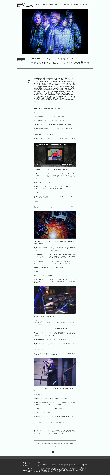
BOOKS (82, 4)
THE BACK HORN (48, 469)
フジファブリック (57, 468)
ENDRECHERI (82, 469)
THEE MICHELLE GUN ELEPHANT (38, 471)
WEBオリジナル (48, 464)
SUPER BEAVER (41, 468)
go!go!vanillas (84, 467)
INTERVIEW (58, 4)
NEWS (51, 4)
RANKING (44, 4)
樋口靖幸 (38, 72)
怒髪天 (67, 464)
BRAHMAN (65, 469)
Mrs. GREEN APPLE (49, 468)
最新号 (53, 464)
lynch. (77, 469)
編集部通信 (63, 464)
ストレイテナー (72, 469)
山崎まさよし (50, 470)
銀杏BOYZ (65, 467)
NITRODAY (80, 465)
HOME (38, 4)
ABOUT (88, 4)
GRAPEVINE (74, 465)
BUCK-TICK (71, 464)
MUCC (61, 467)
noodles (78, 467)
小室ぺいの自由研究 (67, 465)
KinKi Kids (45, 470)
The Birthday (55, 469)
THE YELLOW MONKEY (74, 468)
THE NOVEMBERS (26, 471)
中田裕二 (57, 467)
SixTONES (60, 469)
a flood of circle (59, 465)
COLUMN (66, 4)
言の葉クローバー (78, 464)
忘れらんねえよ (83, 470)
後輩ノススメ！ (65, 468)
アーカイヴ (57, 464)
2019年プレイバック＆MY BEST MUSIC (71, 470)
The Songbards (57, 471)
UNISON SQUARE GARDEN (28, 470)
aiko (47, 471)
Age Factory (50, 471)
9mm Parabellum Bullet (50, 467)
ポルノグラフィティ (58, 470)
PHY (41, 467)
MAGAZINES (74, 4)
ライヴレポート (41, 464)
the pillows (82, 468)
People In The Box (38, 470)
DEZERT (54, 465)
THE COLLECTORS (72, 467)
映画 (44, 467)
